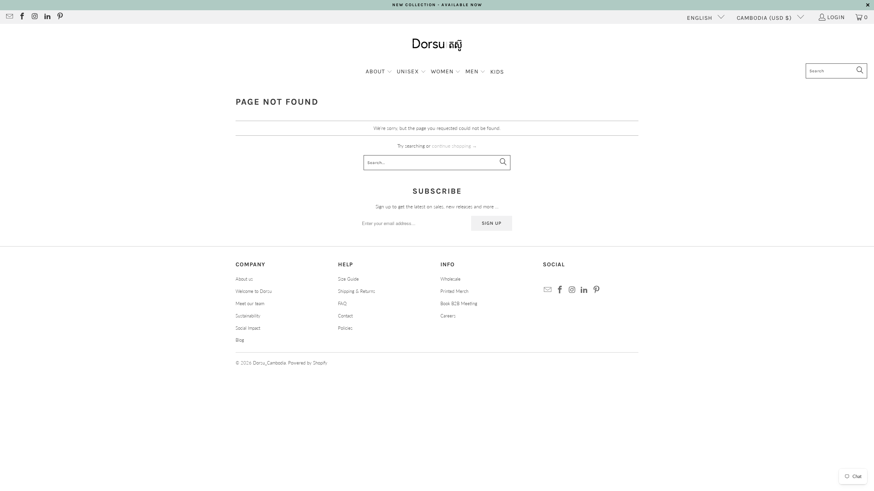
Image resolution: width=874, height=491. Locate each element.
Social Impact (248, 328)
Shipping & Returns (356, 291)
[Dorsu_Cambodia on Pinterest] (60, 17)
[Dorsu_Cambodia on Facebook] (22, 17)
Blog (240, 340)
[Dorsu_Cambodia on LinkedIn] (47, 17)
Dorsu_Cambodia (269, 363)
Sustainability (248, 315)
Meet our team (250, 303)
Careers (448, 315)
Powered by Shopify (307, 363)
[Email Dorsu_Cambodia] (9, 17)
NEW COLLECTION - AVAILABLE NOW (437, 4)
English (700, 17)
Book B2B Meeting (458, 303)
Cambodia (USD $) (765, 17)
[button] (379, 71)
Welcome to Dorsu (254, 291)
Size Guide (348, 279)
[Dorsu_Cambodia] (437, 45)
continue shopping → (454, 146)
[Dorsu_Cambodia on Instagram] (34, 17)
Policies (345, 328)
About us (244, 279)
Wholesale (450, 279)
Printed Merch (454, 291)
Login (836, 17)
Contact (345, 315)
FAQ (342, 303)
